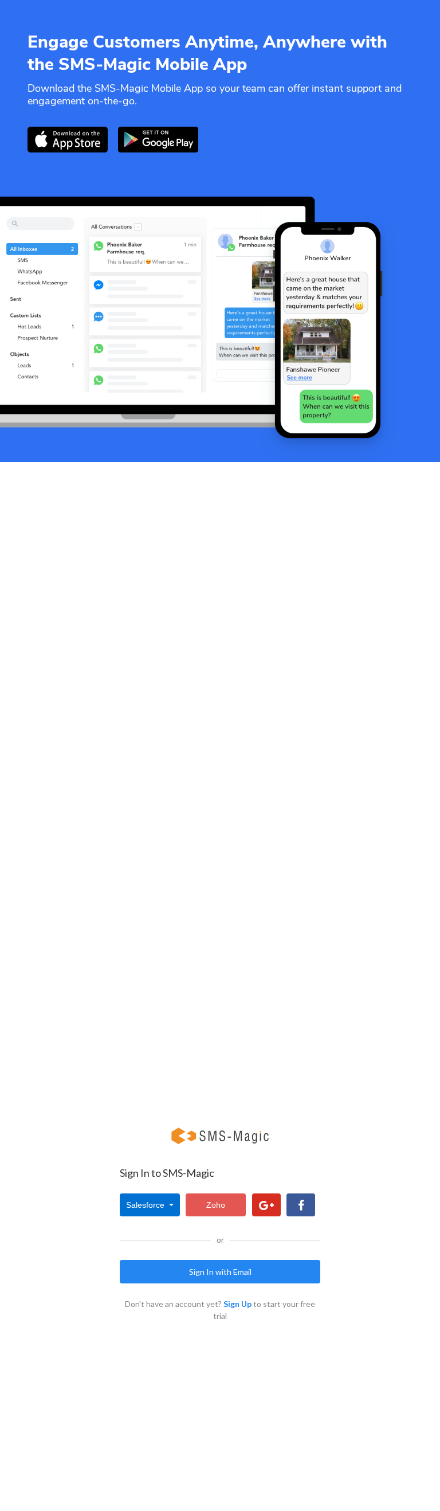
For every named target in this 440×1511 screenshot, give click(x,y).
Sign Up (237, 1304)
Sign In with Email (220, 1272)
